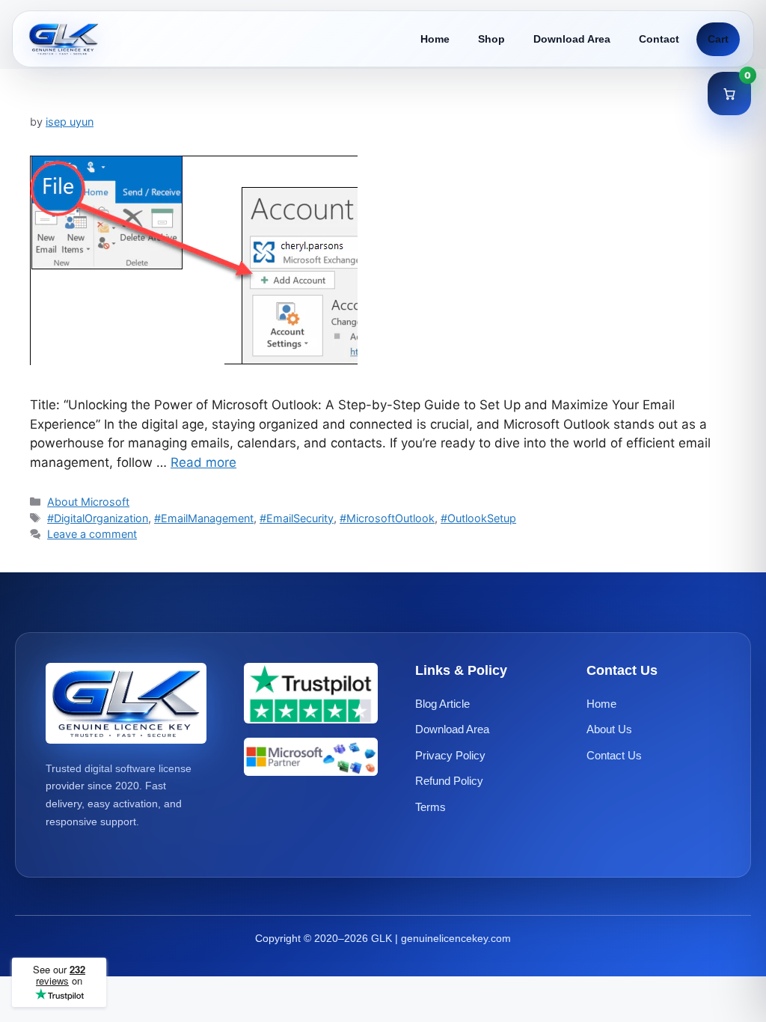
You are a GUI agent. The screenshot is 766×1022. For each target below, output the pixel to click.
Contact (659, 39)
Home (435, 39)
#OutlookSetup (478, 518)
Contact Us (614, 755)
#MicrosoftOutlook (387, 518)
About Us (609, 729)
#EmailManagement (204, 518)
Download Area (571, 39)
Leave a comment (92, 533)
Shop (491, 39)
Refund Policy (449, 780)
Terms (430, 807)
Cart (718, 39)
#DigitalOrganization (97, 518)
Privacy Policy (450, 755)
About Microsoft (88, 501)
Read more (203, 462)
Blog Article (442, 703)
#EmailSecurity (297, 518)
